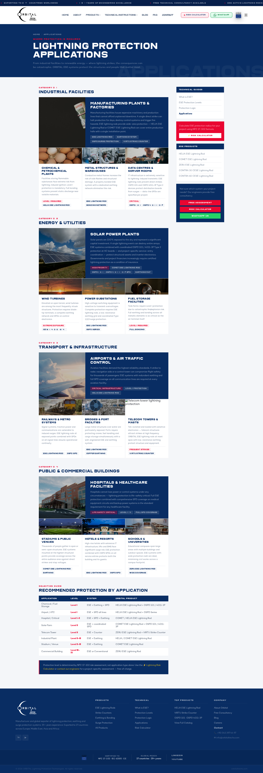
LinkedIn (177, 755)
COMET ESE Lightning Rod (192, 159)
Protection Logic (187, 108)
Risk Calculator (196, 15)
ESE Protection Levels (190, 103)
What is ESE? (186, 97)
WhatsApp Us (200, 216)
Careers (218, 723)
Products (92, 15)
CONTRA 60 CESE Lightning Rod (196, 176)
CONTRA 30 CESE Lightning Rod (196, 170)
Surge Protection (104, 723)
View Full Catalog (183, 723)
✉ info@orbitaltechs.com (226, 738)
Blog (145, 15)
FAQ (155, 15)
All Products (101, 728)
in (19, 737)
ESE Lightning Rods (105, 708)
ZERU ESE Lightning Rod (191, 165)
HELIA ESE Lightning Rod (192, 154)
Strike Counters (103, 713)
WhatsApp (223, 15)
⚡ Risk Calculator (200, 135)
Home (65, 15)
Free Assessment (200, 203)
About (77, 15)
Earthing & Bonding (105, 718)
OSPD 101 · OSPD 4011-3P (188, 718)
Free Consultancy (223, 713)
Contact (167, 15)
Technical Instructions (120, 15)
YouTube (177, 759)
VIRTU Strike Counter (185, 713)
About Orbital (221, 708)
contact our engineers (68, 669)
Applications (53, 34)
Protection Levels (144, 713)
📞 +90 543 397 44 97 (225, 733)
